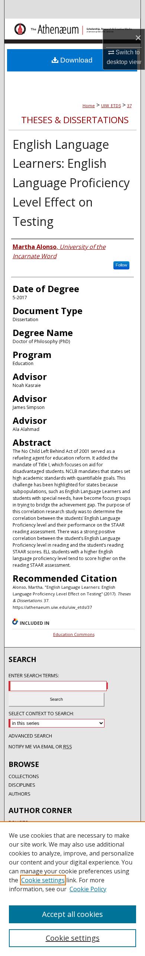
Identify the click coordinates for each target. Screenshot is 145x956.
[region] (72, 888)
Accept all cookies (72, 914)
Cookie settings (43, 880)
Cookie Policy (88, 889)
